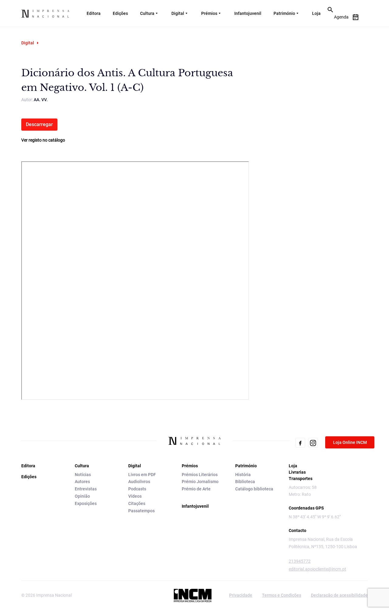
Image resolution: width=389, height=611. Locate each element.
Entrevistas (86, 488)
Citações (136, 503)
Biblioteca (245, 481)
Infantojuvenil (247, 13)
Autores (82, 481)
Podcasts (137, 488)
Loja (316, 13)
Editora (94, 13)
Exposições (86, 503)
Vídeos (135, 496)
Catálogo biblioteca (254, 488)
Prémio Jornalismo (200, 481)
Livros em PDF (142, 474)
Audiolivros (139, 481)
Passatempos (141, 510)
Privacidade (240, 595)
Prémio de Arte (196, 488)
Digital (177, 13)
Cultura (147, 13)
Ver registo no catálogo (43, 140)
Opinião (82, 496)
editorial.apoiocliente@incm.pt (317, 569)
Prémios (209, 13)
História (243, 474)
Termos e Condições (281, 595)
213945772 (300, 561)
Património (284, 13)
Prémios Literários (200, 474)
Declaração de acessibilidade (339, 595)
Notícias (83, 474)
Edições (120, 13)
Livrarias (297, 472)
